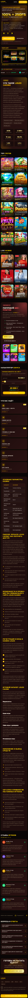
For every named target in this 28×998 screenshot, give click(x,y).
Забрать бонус (7, 38)
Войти (15, 2)
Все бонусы (20, 38)
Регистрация (23, 2)
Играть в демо (8, 336)
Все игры (3, 155)
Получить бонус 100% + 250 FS (14, 971)
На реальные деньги (10, 341)
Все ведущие (4, 252)
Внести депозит (14, 392)
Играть (21, 993)
